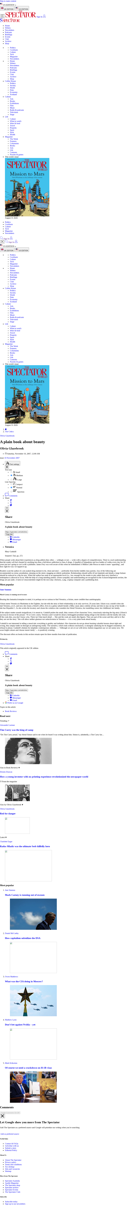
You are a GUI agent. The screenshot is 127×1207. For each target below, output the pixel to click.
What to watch (15, 121)
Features (13, 141)
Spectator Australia (12, 1181)
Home (7, 26)
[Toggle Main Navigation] (2, 16)
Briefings (8, 35)
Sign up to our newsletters (15, 1204)
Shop (7, 43)
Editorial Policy (11, 1150)
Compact (19, 484)
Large (19, 480)
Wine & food (15, 123)
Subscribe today (11, 1202)
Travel (12, 126)
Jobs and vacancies (12, 1169)
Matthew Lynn (10, 1020)
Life (6, 117)
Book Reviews (11, 711)
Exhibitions (14, 103)
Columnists (14, 143)
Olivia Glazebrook (7, 644)
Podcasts (8, 32)
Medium (19, 475)
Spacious (20, 492)
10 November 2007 (12, 458)
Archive (8, 41)
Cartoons (13, 152)
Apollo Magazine (12, 1183)
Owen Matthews (11, 977)
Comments (12, 496)
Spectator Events (11, 1190)
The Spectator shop (12, 1185)
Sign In (39, 17)
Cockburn (14, 50)
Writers (8, 28)
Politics (13, 48)
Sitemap (8, 1171)
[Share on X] (11, 503)
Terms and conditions (13, 1164)
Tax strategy (10, 1167)
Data (12, 90)
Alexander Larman (7, 725)
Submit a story (10, 1148)
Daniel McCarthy (12, 933)
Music (12, 108)
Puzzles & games (16, 155)
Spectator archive (11, 1187)
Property (13, 128)
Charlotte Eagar (6, 841)
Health (12, 134)
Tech (12, 54)
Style (12, 132)
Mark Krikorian (11, 1063)
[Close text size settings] (7, 467)
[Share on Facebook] (11, 500)
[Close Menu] (2, 242)
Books (12, 101)
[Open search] (1, 239)
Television (14, 112)
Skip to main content (8, 1)
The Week (14, 139)
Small (18, 472)
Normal (19, 488)
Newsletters (9, 30)
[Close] (2, 1116)
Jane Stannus (5, 590)
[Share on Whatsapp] (11, 505)
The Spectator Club (12, 1192)
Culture (13, 52)
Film (12, 106)
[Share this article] (7, 508)
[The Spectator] (21, 17)
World (12, 88)
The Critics (9, 431)
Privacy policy (10, 1162)
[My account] (44, 17)
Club (7, 39)
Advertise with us (12, 1146)
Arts (11, 99)
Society (13, 85)
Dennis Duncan (6, 772)
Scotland (13, 94)
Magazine (14, 57)
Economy (13, 92)
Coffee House (10, 81)
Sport (12, 130)
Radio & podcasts (17, 110)
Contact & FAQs (11, 1144)
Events (7, 37)
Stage (12, 114)
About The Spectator (13, 1160)
